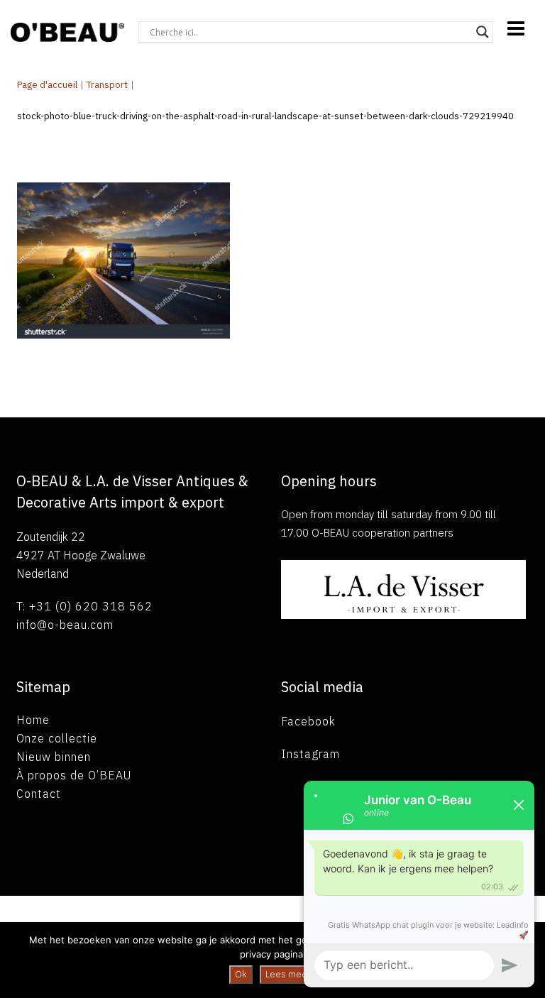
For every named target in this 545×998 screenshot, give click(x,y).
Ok (241, 974)
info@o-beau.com (65, 625)
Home (33, 720)
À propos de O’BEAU (73, 775)
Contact (38, 793)
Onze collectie (56, 738)
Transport (107, 85)
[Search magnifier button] (482, 32)
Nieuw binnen (53, 757)
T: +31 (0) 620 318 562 (84, 606)
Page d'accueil (47, 85)
